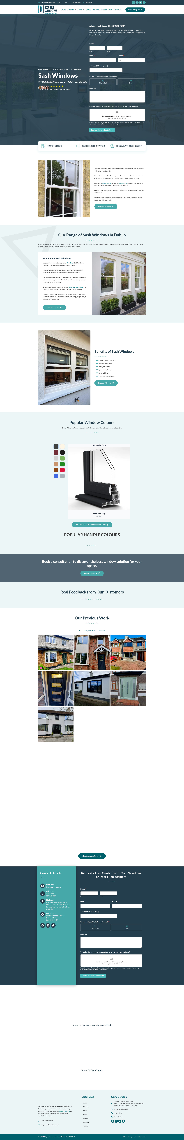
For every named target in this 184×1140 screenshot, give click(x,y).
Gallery (85, 1114)
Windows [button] (102, 631)
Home (85, 1103)
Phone (121, 56)
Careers (85, 1126)
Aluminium (70, 263)
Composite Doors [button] (90, 631)
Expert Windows (64, 1111)
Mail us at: (50, 885)
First (90, 51)
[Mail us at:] (42, 886)
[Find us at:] (42, 901)
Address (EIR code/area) (98, 66)
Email (92, 56)
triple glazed (123, 183)
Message (92, 89)
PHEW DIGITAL (70, 1137)
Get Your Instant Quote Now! (102, 130)
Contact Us (86, 1122)
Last (108, 51)
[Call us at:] (42, 893)
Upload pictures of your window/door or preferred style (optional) (114, 106)
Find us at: (50, 900)
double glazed (106, 183)
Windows (85, 1107)
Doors (85, 1110)
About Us (85, 1118)
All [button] (80, 631)
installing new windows (76, 287)
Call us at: (50, 891)
